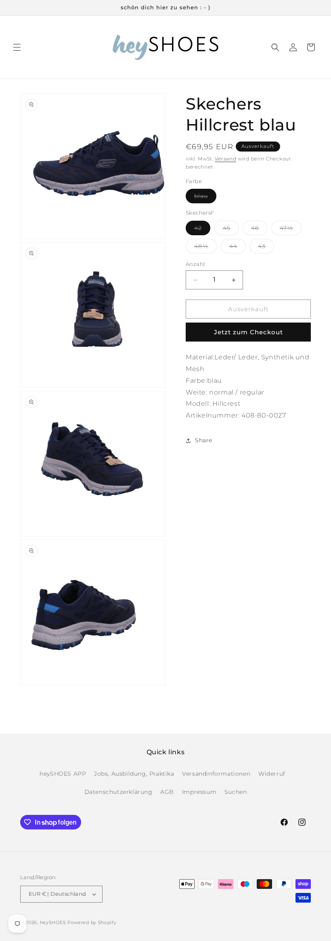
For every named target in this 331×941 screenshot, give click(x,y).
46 (259, 229)
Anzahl (195, 264)
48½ (205, 247)
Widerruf (271, 773)
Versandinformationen (216, 773)
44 (237, 247)
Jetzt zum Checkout (248, 332)
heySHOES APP (63, 773)
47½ (291, 229)
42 (202, 229)
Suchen (235, 791)
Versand (225, 159)
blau (205, 197)
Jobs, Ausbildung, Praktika (134, 773)
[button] (17, 47)
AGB (167, 791)
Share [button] (203, 440)
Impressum (199, 791)
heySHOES (53, 922)
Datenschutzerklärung (118, 791)
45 (231, 229)
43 (266, 247)
